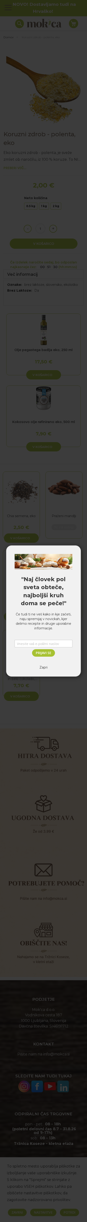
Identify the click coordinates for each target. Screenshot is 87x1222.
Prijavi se (43, 653)
